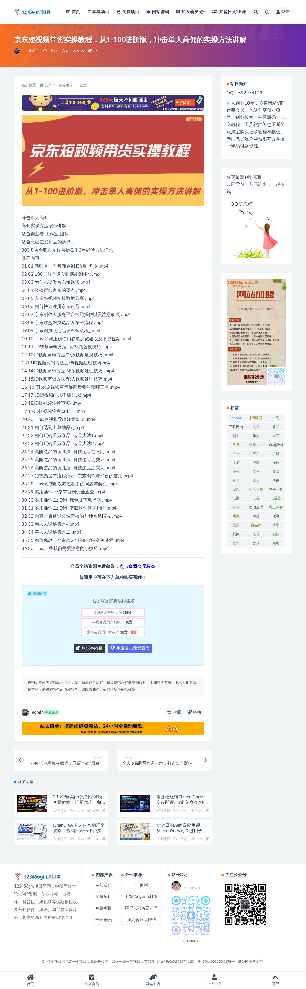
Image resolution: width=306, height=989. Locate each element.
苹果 (275, 525)
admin (45, 712)
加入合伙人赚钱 (141, 920)
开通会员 (103, 920)
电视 (256, 498)
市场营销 (276, 445)
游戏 (236, 489)
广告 (236, 454)
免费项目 (130, 12)
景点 (236, 480)
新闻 (275, 471)
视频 (236, 534)
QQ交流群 (241, 204)
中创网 (141, 885)
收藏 (176, 712)
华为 (256, 436)
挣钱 (275, 462)
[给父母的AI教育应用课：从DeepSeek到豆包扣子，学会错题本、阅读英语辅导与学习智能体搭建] (135, 831)
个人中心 (214, 984)
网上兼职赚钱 (276, 508)
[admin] (17, 51)
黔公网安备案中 (250, 961)
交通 (256, 427)
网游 (236, 516)
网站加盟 (153, 984)
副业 (236, 436)
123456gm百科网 (141, 897)
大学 (275, 436)
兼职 (275, 427)
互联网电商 (236, 428)
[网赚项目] (256, 419)
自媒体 (256, 525)
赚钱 (275, 534)
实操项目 (100, 12)
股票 (236, 525)
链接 (196, 712)
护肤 (256, 462)
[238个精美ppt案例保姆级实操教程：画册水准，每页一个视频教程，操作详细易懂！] (32, 803)
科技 (236, 507)
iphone (236, 418)
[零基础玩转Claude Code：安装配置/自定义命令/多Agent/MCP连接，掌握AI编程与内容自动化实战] (135, 803)
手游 (236, 462)
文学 (256, 471)
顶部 (275, 984)
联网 (275, 516)
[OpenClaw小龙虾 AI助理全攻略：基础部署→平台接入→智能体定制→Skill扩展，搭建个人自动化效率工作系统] (32, 831)
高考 (275, 543)
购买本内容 (91, 648)
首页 (76, 12)
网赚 (256, 516)
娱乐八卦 (256, 445)
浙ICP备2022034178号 (216, 961)
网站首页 (103, 885)
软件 (236, 543)
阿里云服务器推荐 (141, 908)
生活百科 (256, 489)
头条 (236, 445)
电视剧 (275, 498)
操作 (236, 471)
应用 (256, 454)
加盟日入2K (232, 12)
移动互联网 (256, 508)
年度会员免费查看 (132, 648)
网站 (160, 12)
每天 (256, 480)
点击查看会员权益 (137, 566)
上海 (275, 418)
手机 (275, 454)
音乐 (256, 543)
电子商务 (276, 489)
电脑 (236, 498)
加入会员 (193, 12)
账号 (256, 534)
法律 (275, 480)
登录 (285, 12)
